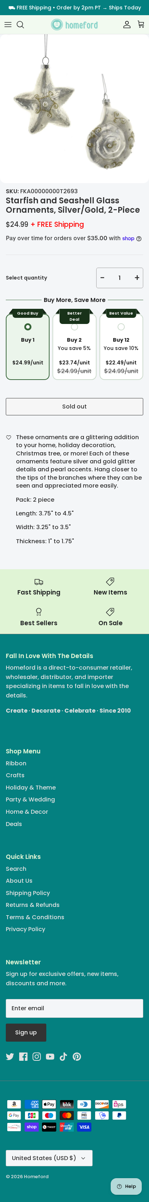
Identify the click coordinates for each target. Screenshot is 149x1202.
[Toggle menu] (8, 25)
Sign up (26, 1032)
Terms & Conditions (35, 917)
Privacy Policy (25, 929)
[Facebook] (23, 1056)
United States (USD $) (44, 1158)
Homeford (36, 1176)
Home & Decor (27, 812)
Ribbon (16, 763)
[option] (74, 108)
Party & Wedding (30, 799)
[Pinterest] (77, 1056)
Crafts (15, 775)
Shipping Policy (28, 893)
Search (16, 869)
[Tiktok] (63, 1056)
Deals (14, 824)
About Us (19, 881)
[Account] (125, 25)
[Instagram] (37, 1056)
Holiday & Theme (31, 787)
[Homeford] (74, 25)
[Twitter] (10, 1056)
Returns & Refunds (33, 905)
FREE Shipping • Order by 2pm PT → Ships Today (79, 7)
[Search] (24, 25)
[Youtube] (50, 1056)
